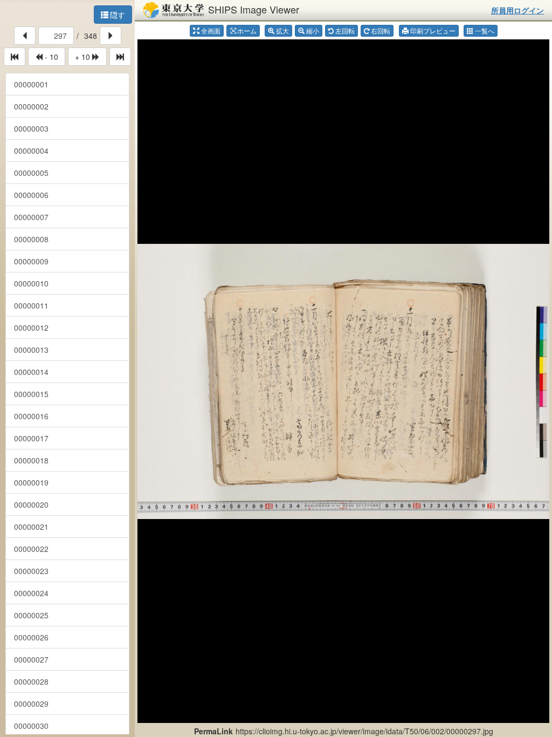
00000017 (31, 438)
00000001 (31, 84)
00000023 (31, 570)
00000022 (31, 548)
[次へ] (110, 35)
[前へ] (25, 35)
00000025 (31, 615)
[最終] (120, 56)
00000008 (31, 239)
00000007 (31, 216)
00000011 (31, 305)
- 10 (50, 56)
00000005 (31, 172)
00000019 (31, 482)
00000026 (31, 637)
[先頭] (14, 56)
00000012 (31, 327)
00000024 (31, 593)
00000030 (31, 725)
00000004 (31, 150)
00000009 (31, 261)
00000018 (31, 460)
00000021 (31, 526)
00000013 (31, 349)
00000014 (31, 371)
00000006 (31, 194)
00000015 (31, 393)
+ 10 (83, 56)
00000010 (31, 283)
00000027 (31, 659)
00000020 (31, 504)
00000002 (31, 106)
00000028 (31, 681)
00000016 (31, 416)
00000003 (31, 128)
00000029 (31, 703)
